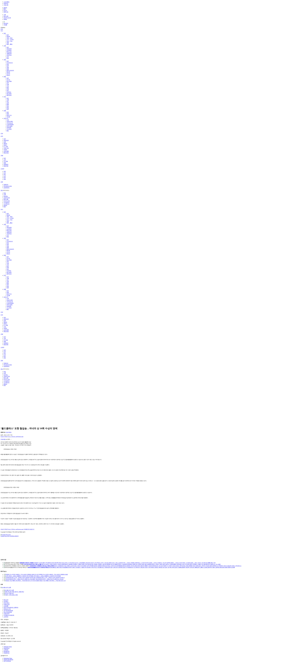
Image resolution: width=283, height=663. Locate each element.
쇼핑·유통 (6, 151)
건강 (7, 86)
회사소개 (6, 599)
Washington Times (8, 658)
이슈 (2, 133)
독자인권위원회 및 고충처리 (11, 607)
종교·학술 (9, 81)
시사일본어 (6, 202)
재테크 (5, 143)
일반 (7, 35)
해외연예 (6, 166)
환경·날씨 (9, 52)
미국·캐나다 (9, 62)
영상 (2, 190)
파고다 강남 (7, 200)
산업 (5, 326)
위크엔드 (8, 92)
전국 (5, 96)
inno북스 (6, 196)
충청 (7, 104)
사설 (7, 120)
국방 (7, 42)
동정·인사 (9, 115)
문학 (7, 89)
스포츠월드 (6, 2)
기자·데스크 (9, 123)
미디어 (8, 79)
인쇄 (2, 439)
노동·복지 (9, 50)
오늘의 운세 (7, 197)
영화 (5, 162)
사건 (7, 56)
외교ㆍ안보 (9, 41)
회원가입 (6, 12)
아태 (7, 67)
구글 (5, 14)
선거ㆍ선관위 (10, 39)
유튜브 (5, 19)
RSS (5, 9)
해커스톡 (6, 199)
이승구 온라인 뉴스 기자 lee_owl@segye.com (12, 436)
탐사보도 (6, 23)
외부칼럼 (8, 127)
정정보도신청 (7, 609)
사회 (5, 45)
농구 (5, 176)
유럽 (7, 69)
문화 (5, 76)
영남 (7, 106)
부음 (7, 113)
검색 (2, 29)
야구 (5, 173)
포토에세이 (6, 187)
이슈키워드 (8, 432)
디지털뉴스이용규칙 (9, 615)
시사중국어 (6, 204)
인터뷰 (8, 116)
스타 (5, 159)
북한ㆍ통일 (9, 44)
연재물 (5, 24)
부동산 (5, 145)
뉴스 (2, 30)
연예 (2, 155)
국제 (5, 59)
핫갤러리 (6, 184)
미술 (7, 84)
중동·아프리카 (10, 70)
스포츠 (2, 168)
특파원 (8, 72)
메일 (4, 439)
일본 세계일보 (7, 661)
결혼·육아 (9, 95)
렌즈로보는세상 (8, 186)
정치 (5, 33)
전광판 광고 (7, 604)
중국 (7, 64)
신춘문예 (6, 649)
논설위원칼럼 (10, 124)
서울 (7, 99)
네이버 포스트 (7, 17)
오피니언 (6, 118)
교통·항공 (9, 53)
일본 (7, 65)
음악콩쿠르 (6, 651)
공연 (7, 82)
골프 (5, 179)
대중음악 (6, 164)
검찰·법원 (9, 48)
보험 (5, 142)
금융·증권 (6, 140)
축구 (5, 174)
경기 (7, 101)
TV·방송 (6, 161)
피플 (5, 110)
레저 (7, 87)
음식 (7, 90)
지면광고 (6, 601)
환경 (5, 193)
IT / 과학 (6, 146)
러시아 (8, 73)
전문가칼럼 (9, 126)
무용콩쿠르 (6, 653)
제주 (7, 109)
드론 (5, 194)
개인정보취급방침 (8, 610)
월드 (7, 130)
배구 (5, 177)
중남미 (8, 75)
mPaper (5, 7)
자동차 (5, 149)
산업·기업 (6, 148)
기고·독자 (9, 129)
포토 (2, 181)
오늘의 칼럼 (9, 121)
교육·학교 (9, 55)
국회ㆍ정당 (9, 38)
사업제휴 (6, 606)
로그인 (5, 10)
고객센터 (6, 616)
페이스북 (6, 16)
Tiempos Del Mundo (8, 659)
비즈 (2, 136)
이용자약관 (6, 613)
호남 (7, 107)
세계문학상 (6, 648)
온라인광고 (6, 602)
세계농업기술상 (8, 646)
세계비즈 (6, 3)
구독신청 (6, 5)
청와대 (8, 36)
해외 (7, 58)
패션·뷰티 (9, 93)
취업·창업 (6, 152)
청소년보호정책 (8, 612)
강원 (7, 103)
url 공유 (8, 439)
